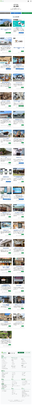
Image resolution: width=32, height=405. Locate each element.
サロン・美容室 (23, 375)
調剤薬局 (3, 375)
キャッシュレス (6, 52)
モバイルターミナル (8, 181)
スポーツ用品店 (23, 372)
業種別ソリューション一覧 (5, 372)
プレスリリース (13, 391)
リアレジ (9, 32)
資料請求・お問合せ (21, 352)
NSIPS (6, 235)
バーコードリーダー (21, 32)
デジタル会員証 (9, 144)
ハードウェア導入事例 (4, 386)
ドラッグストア (13, 373)
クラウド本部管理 (9, 125)
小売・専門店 (3, 377)
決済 (10, 235)
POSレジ (3, 52)
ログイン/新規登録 (4, 391)
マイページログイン (16, 386)
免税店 (12, 377)
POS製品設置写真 (4, 387)
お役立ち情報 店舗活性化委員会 (25, 391)
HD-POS (13, 362)
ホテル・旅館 (23, 373)
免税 (23, 144)
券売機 (21, 88)
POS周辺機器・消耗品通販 (5, 368)
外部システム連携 (24, 367)
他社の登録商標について (17, 400)
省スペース (22, 309)
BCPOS (7, 32)
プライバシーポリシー (10, 400)
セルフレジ (13, 364)
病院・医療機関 (3, 374)
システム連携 (6, 182)
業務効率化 (10, 52)
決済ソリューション (24, 366)
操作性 (10, 200)
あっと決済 (13, 363)
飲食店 (22, 374)
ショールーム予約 (27, 352)
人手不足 (18, 272)
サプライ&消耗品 (4, 365)
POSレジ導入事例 (4, 385)
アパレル (13, 375)
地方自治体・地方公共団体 (5, 373)
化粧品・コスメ (13, 374)
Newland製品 (3, 366)
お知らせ (13, 390)
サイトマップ (22, 400)
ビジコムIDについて (4, 390)
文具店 (12, 376)
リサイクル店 (13, 372)
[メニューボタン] (31, 1)
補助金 (23, 88)
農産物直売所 (3, 376)
